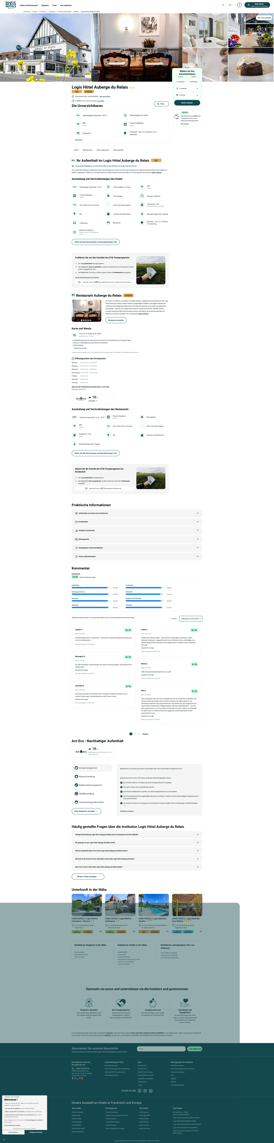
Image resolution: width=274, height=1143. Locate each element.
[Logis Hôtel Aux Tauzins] (154, 905)
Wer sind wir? (142, 1065)
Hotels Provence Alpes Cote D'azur (116, 1115)
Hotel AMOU (122, 955)
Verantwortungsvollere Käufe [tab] (91, 802)
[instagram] (145, 1091)
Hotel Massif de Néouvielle (169, 958)
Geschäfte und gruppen (145, 1079)
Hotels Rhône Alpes (111, 1112)
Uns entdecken (66, 5)
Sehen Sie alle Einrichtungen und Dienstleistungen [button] (95, 242)
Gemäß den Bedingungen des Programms (87, 277)
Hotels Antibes (144, 1119)
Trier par (174, 619)
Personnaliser (13, 1132)
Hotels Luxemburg (78, 1132)
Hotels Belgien (76, 1125)
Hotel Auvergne (79, 957)
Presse (140, 1085)
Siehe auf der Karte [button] (104, 96)
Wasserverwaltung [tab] (87, 776)
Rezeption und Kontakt (87, 530)
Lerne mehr (92, 401)
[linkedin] (151, 1091)
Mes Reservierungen (111, 1065)
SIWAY (157, 1141)
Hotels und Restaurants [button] (29, 5)
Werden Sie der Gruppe (145, 1072)
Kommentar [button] (118, 150)
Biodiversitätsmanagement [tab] (90, 785)
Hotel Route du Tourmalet (169, 955)
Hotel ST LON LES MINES (126, 962)
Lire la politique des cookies (12, 1125)
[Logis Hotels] (11, 5)
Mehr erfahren (185, 124)
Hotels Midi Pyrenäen (112, 1122)
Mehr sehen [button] (78, 140)
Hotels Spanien (77, 1122)
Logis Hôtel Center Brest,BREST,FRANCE (186, 1118)
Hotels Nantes (144, 1112)
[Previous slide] (75, 311)
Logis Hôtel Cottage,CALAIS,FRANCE (185, 1128)
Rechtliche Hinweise (177, 1065)
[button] (4, 1139)
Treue (54, 5)
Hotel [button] (76, 150)
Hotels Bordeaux (144, 1128)
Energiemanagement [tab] (88, 768)
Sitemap (173, 1082)
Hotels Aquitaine (110, 1119)
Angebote (45, 5)
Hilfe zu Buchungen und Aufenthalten (117, 1069)
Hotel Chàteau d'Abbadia (169, 953)
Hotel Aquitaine (79, 952)
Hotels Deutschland (78, 1128)
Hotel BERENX (122, 952)
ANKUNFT (180, 76)
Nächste (144, 734)
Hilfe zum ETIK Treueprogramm (115, 1072)
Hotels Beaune (144, 1122)
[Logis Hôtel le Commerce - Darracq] (87, 905)
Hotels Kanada (77, 1119)
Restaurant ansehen (116, 320)
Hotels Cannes (144, 1125)
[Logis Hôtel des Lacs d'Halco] (187, 905)
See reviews (101, 101)
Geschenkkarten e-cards (146, 1075)
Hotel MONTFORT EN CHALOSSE (129, 959)
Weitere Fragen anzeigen (87, 876)
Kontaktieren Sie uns (111, 1075)
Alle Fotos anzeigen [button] (264, 18)
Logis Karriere (142, 1082)
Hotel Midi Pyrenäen (81, 955)
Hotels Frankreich (77, 1112)
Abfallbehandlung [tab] (86, 793)
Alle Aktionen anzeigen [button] (126, 811)
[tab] (81, 320)
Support (173, 1079)
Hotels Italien (76, 1115)
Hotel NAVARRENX (124, 957)
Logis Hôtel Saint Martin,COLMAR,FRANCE (187, 1124)
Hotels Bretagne (110, 1125)
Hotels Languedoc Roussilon (114, 1128)
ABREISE (193, 76)
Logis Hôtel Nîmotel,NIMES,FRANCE (185, 1121)
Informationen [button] (103, 150)
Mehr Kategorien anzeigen (84, 811)
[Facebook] (139, 1091)
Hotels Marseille (144, 1115)
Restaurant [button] (87, 150)
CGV (172, 1075)
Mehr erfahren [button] (157, 172)
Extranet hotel (142, 1069)
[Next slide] (98, 311)
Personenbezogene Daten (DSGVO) (182, 1069)
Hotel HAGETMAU (124, 964)
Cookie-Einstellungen (178, 1072)
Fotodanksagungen (177, 1085)
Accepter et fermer (36, 1132)
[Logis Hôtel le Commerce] (120, 905)
